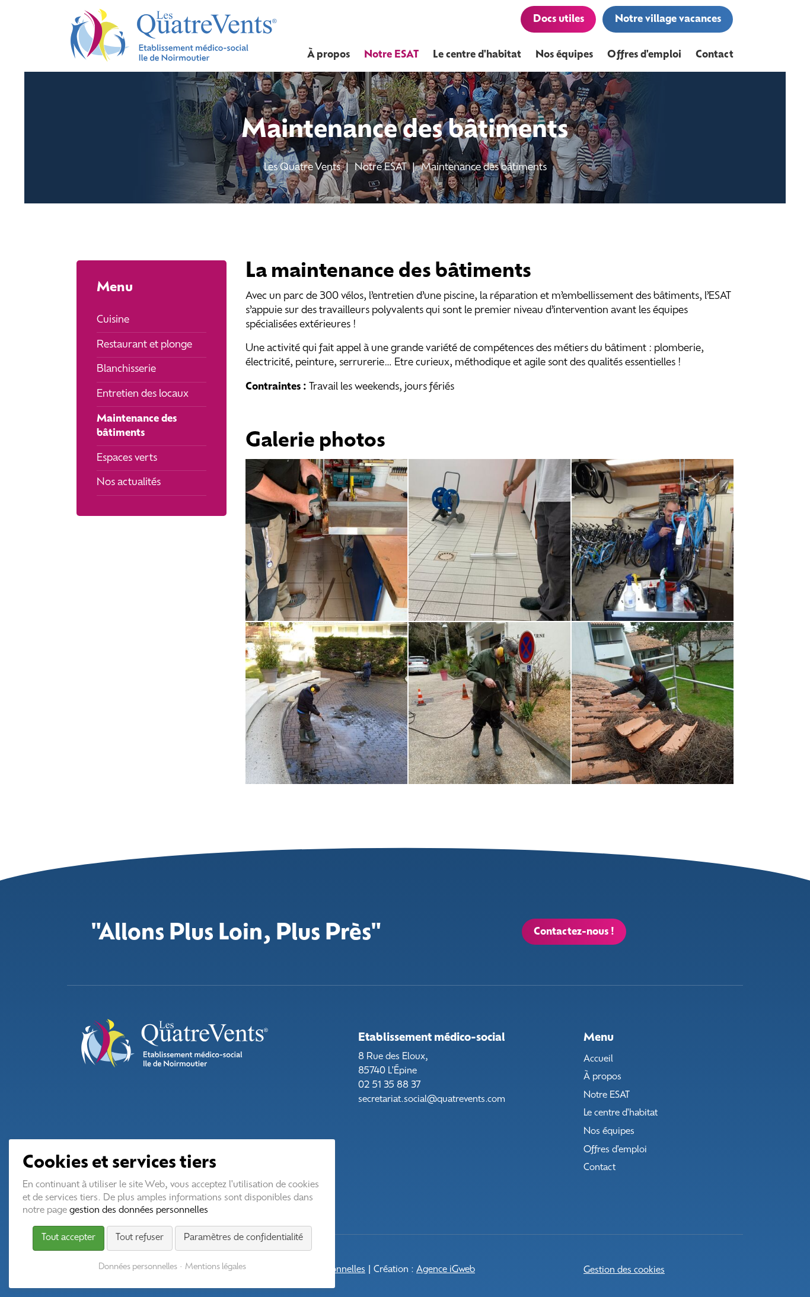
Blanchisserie (126, 369)
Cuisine (113, 320)
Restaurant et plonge (144, 345)
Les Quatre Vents (302, 167)
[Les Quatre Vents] (174, 36)
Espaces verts (127, 458)
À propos (602, 1077)
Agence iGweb (445, 1270)
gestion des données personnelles (138, 1210)
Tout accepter (68, 1238)
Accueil (598, 1059)
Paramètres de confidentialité (243, 1238)
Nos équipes (608, 1131)
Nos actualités (129, 482)
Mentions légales (215, 1267)
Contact (599, 1168)
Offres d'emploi (615, 1150)
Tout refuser (140, 1238)
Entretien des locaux (143, 394)
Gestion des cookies (624, 1270)
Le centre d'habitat (620, 1113)
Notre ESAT (381, 167)
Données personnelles (137, 1267)
